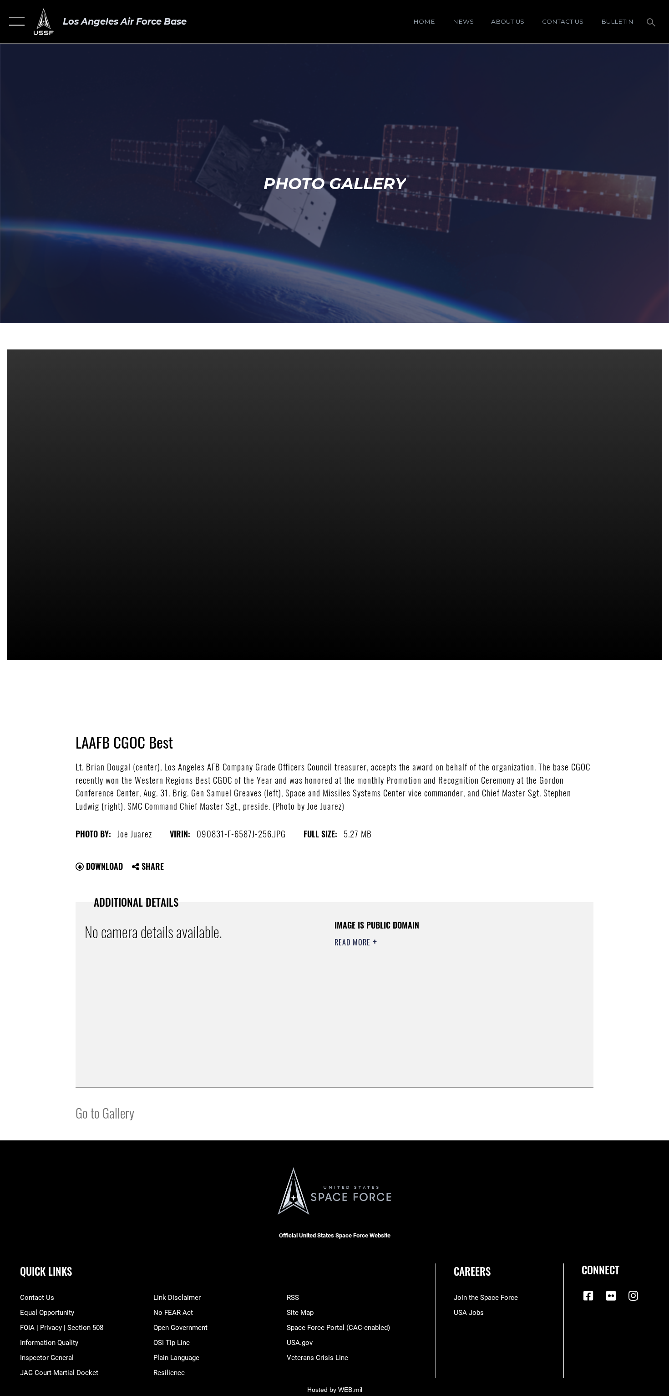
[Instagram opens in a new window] (633, 1296)
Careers (472, 1271)
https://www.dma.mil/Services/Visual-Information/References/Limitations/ (441, 1012)
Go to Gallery (105, 1112)
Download (103, 866)
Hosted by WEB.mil (334, 1389)
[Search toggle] (652, 21)
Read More (353, 942)
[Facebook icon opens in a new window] (588, 1296)
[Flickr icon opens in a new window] (611, 1296)
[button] (15, 21)
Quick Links (46, 1271)
